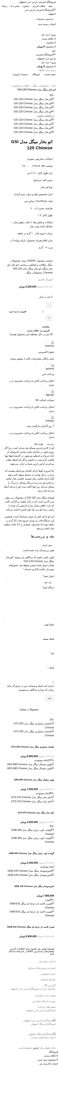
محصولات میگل (40, 85)
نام (52, 653)
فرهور (36, 1047)
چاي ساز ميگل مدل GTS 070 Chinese (36, 812)
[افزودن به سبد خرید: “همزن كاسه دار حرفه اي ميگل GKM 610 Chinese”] (50, 921)
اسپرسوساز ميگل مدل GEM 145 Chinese (34, 886)
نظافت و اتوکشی (20, 85)
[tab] (50, 444)
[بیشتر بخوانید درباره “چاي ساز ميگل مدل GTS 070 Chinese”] (50, 807)
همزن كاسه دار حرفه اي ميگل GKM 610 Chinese (30, 927)
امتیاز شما (48, 576)
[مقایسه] (33, 741)
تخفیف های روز (28, 80)
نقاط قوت (49, 624)
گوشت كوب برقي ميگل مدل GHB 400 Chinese (31, 853)
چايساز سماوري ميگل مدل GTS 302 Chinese (32, 747)
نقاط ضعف (48, 639)
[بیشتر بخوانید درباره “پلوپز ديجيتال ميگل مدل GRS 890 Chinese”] (50, 774)
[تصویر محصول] (29, 733)
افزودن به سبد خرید (17, 311)
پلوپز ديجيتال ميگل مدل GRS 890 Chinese (34, 779)
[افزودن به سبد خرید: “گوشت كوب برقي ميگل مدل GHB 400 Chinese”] (50, 848)
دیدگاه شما (48, 587)
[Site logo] (36, 11)
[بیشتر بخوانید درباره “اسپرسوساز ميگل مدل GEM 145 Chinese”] (50, 881)
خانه (53, 85)
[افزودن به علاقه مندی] (25, 741)
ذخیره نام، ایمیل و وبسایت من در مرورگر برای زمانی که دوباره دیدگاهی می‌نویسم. (30, 687)
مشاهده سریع (42, 741)
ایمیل (50, 667)
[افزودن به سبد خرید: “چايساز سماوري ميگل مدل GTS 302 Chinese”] (50, 741)
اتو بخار (14, 264)
